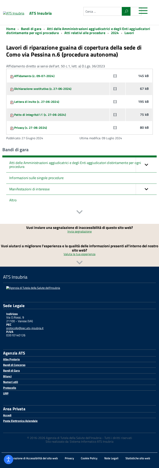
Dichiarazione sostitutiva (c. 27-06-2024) (42, 88)
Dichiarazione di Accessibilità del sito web (31, 458)
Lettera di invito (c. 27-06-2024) (36, 101)
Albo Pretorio (11, 359)
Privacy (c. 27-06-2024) (30, 127)
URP (6, 393)
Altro (13, 200)
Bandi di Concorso (14, 365)
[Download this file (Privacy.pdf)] (12, 127)
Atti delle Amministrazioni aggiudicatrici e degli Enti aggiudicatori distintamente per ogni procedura (75, 164)
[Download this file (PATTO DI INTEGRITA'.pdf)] (12, 114)
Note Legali (111, 458)
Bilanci (7, 376)
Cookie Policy (89, 458)
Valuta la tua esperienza (79, 254)
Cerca (126, 11)
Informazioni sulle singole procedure (36, 177)
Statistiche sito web (137, 458)
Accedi (7, 415)
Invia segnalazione (79, 231)
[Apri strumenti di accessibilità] (8, 459)
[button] (146, 164)
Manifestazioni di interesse (29, 189)
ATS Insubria (40, 13)
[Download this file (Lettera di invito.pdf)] (12, 101)
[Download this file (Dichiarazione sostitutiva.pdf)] (12, 88)
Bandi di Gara (11, 370)
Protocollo (9, 388)
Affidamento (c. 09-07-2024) (34, 76)
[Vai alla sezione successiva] (79, 212)
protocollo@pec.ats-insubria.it (24, 328)
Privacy (69, 458)
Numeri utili (10, 382)
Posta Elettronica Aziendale (20, 421)
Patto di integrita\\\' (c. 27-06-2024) (40, 114)
